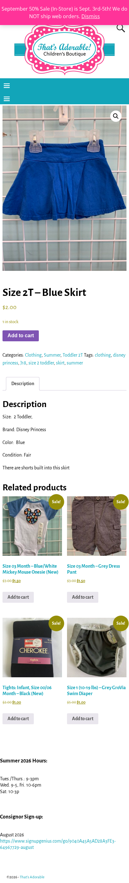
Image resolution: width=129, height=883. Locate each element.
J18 (23, 362)
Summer (52, 355)
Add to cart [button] (18, 597)
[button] (115, 116)
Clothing (33, 355)
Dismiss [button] (90, 16)
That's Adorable (32, 877)
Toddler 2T (73, 355)
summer (75, 362)
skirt (60, 362)
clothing (103, 355)
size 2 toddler (41, 362)
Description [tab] (22, 383)
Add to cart (21, 335)
